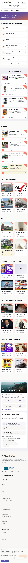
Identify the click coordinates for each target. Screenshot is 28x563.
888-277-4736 (7, 465)
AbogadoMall (4, 521)
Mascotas (16, 444)
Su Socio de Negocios (6, 516)
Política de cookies (6, 498)
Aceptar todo (5, 560)
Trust (3, 491)
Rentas (18, 438)
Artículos (3, 537)
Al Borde (3, 523)
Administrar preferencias (7, 557)
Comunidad (4, 532)
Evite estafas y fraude (6, 493)
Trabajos (3, 486)
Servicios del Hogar (12, 438)
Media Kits (4, 484)
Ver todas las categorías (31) (13, 63)
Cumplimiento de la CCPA (7, 500)
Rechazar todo (19, 557)
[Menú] (23, 2)
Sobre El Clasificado (6, 482)
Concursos (4, 534)
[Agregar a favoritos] (25, 83)
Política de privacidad (6, 496)
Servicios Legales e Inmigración (9, 442)
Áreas (6, 10)
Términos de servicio (6, 489)
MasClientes (4, 518)
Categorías (4, 539)
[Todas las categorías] (18, 2)
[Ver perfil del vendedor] (3, 87)
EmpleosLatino (5, 514)
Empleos (4, 438)
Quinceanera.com (5, 511)
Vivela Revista (5, 525)
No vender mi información (7, 503)
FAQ (2, 547)
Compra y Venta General (7, 444)
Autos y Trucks (6, 446)
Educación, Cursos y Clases (8, 440)
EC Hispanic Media (6, 509)
